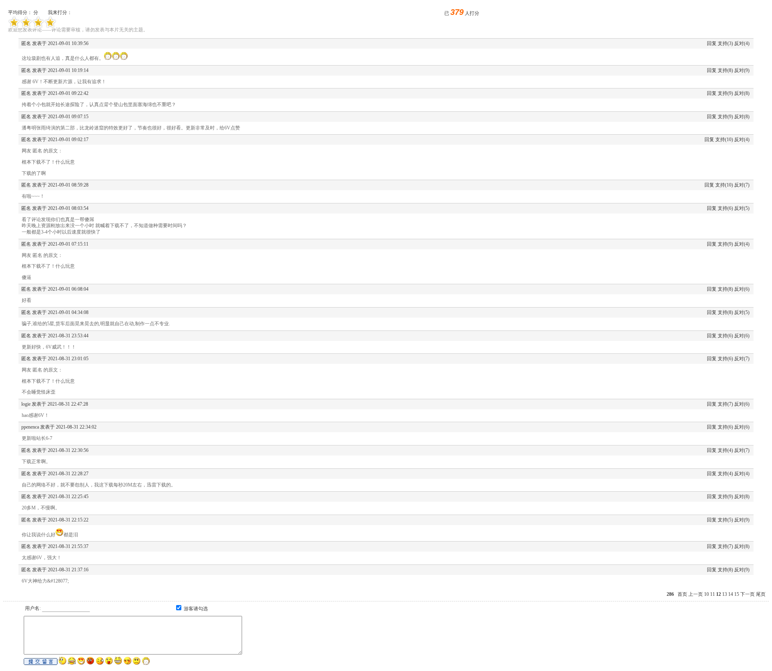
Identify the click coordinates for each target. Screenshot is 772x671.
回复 (712, 43)
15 (736, 594)
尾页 (761, 594)
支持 (722, 43)
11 (712, 594)
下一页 (747, 594)
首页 (682, 594)
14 (730, 594)
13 (724, 594)
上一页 (695, 594)
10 (706, 594)
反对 (739, 43)
